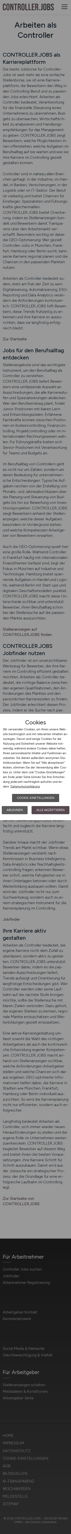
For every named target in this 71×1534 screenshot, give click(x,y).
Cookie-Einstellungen (35, 798)
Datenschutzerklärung (25, 786)
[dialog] (35, 767)
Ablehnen (15, 810)
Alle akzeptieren (50, 810)
